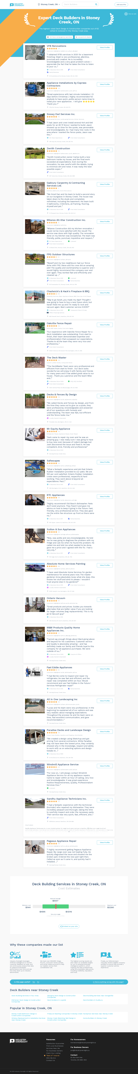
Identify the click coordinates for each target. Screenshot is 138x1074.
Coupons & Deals (84, 37)
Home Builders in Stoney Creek (95, 1018)
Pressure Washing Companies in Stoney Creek (64, 1014)
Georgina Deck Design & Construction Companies (61, 996)
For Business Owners (54, 1051)
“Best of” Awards (52, 1056)
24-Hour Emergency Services (61, 37)
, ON (48, 1008)
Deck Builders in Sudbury (93, 1000)
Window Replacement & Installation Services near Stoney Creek (28, 1019)
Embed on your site (70, 926)
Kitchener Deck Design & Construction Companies (26, 1001)
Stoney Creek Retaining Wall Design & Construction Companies (61, 1019)
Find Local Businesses (54, 1046)
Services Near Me (53, 1048)
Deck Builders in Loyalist (56, 1000)
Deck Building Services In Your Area (25, 996)
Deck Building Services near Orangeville (98, 996)
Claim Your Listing (53, 1053)
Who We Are (51, 1058)
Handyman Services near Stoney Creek (98, 1014)
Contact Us (50, 1060)
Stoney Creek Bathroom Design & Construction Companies (24, 1014)
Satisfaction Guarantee (55, 1043)
